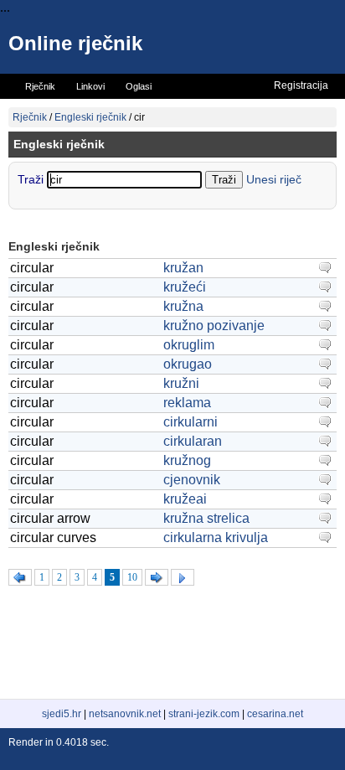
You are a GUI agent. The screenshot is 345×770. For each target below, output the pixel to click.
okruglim (188, 345)
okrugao (187, 364)
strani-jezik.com (203, 714)
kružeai (185, 499)
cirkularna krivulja (215, 537)
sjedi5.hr (61, 714)
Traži (32, 179)
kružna (183, 306)
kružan (183, 268)
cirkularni (190, 422)
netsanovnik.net (125, 714)
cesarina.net (275, 714)
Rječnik (30, 117)
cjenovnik (191, 480)
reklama (187, 402)
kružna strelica (206, 518)
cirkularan (192, 441)
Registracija (301, 85)
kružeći (184, 287)
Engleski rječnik (90, 117)
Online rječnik (75, 43)
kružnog (187, 460)
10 (132, 577)
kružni (181, 383)
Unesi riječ (273, 179)
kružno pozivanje (214, 325)
